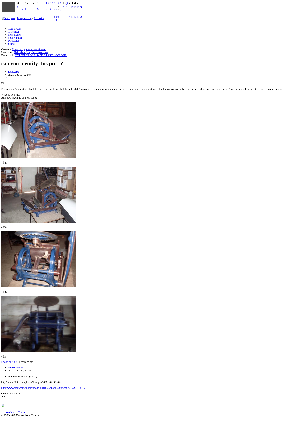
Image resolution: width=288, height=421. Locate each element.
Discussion (14, 40)
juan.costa (14, 71)
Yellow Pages (15, 37)
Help (55, 19)
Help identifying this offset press (31, 52)
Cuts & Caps (15, 28)
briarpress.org (24, 18)
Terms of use (8, 412)
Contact (22, 412)
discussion (39, 18)
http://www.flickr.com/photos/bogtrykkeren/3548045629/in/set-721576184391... (43, 387)
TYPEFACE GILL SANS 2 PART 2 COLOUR (41, 55)
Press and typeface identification (29, 49)
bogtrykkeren (16, 367)
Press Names (15, 34)
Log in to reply (9, 361)
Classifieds (13, 31)
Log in (56, 16)
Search (11, 43)
